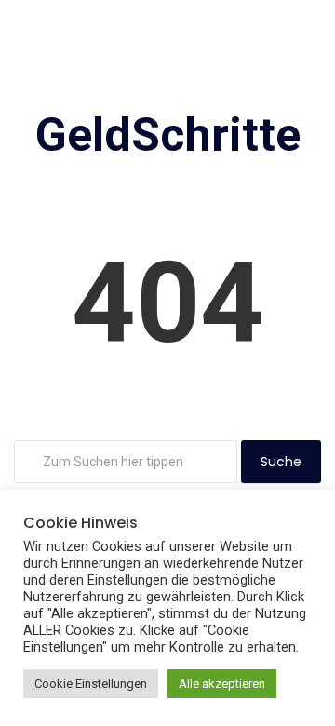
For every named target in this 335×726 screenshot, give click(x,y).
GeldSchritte (168, 135)
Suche (281, 461)
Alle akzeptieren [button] (222, 684)
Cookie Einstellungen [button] (90, 684)
